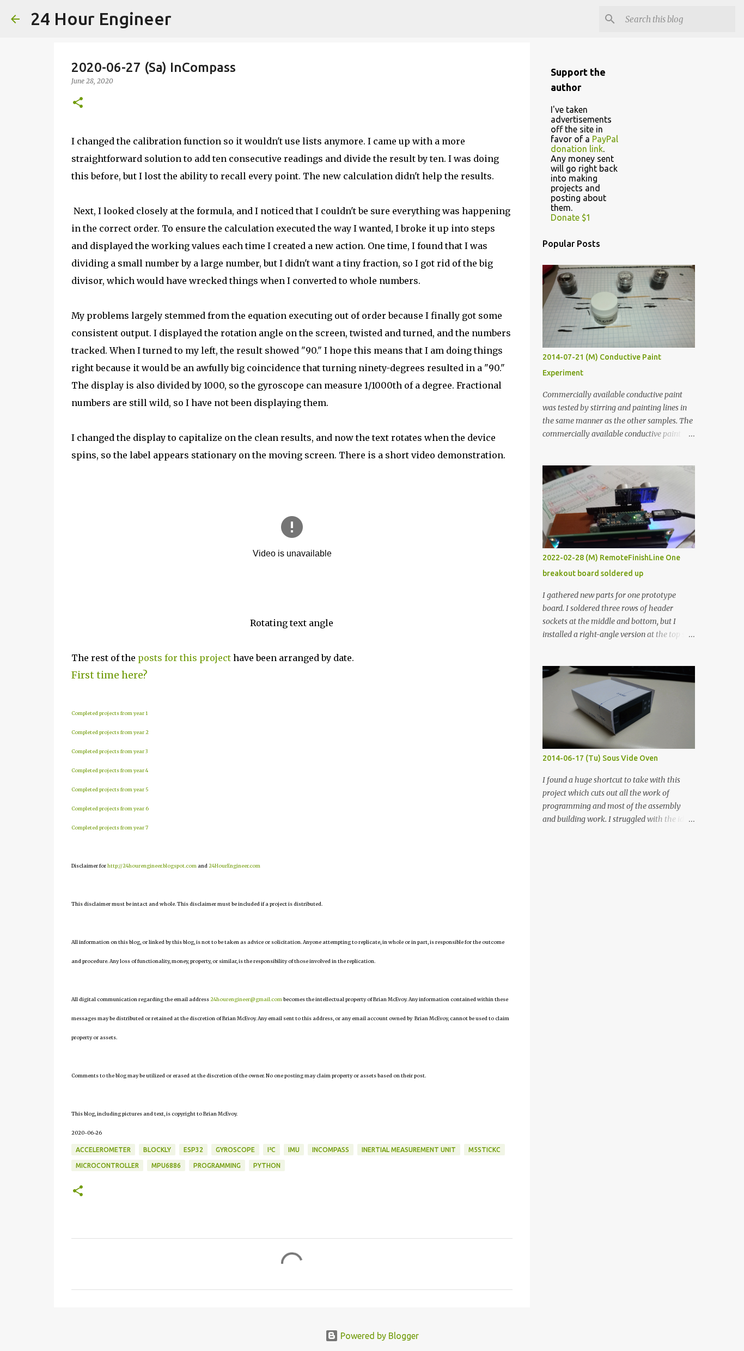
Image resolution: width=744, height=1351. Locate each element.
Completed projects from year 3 (109, 751)
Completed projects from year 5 (110, 789)
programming (217, 1165)
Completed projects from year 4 (109, 770)
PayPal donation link (584, 144)
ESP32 (193, 1149)
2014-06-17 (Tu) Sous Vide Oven (600, 758)
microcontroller (107, 1165)
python (266, 1165)
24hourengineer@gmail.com (246, 999)
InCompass (330, 1149)
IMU (294, 1149)
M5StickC (484, 1149)
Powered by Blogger (378, 1336)
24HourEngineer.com (234, 866)
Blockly (157, 1149)
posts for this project (184, 657)
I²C (271, 1149)
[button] (77, 103)
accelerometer (103, 1149)
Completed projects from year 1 (109, 713)
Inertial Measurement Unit (409, 1149)
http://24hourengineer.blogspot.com (152, 866)
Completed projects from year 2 (110, 732)
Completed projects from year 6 (110, 808)
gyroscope (235, 1149)
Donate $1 (571, 217)
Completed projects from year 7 (109, 828)
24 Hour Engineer (101, 18)
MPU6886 (166, 1165)
